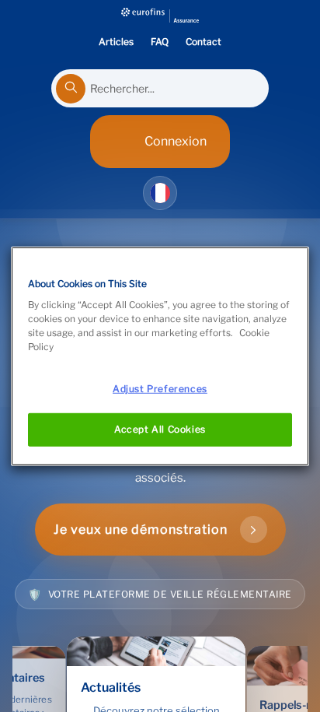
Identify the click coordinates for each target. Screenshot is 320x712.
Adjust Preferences (160, 389)
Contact (203, 41)
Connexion (175, 141)
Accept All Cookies (160, 429)
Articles (116, 41)
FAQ (160, 41)
